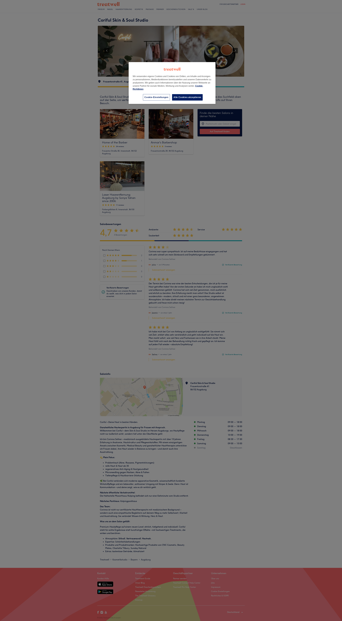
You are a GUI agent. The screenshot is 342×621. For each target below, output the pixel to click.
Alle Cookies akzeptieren (187, 97)
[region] (172, 83)
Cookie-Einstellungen (156, 97)
